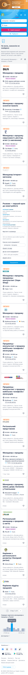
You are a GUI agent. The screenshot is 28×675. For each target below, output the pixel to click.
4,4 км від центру (14, 111)
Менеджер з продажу (13, 73)
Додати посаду (7, 248)
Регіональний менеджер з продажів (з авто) (13, 521)
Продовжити (14, 262)
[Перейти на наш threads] (7, 649)
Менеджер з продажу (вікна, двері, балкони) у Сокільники (13, 486)
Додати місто (7, 258)
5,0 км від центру (14, 83)
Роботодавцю (21, 11)
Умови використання (7, 662)
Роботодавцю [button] (7, 667)
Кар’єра (3, 660)
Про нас (17, 658)
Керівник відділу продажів (11, 586)
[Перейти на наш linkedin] (15, 649)
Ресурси (3, 658)
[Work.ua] (2, 15)
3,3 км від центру (16, 463)
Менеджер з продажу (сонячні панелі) (13, 104)
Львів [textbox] (5, 25)
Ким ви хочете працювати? (11, 242)
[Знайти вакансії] (17, 15)
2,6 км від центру (10, 323)
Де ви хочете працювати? (10, 251)
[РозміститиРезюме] (21, 15)
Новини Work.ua (12, 660)
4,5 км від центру (10, 185)
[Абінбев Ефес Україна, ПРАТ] (8, 377)
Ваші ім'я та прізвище (9, 231)
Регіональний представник (9, 427)
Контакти (11, 658)
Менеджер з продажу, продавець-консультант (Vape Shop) (13, 279)
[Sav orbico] (19, 377)
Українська (4, 645)
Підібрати (15, 34)
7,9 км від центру (10, 593)
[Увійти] (25, 15)
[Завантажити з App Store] (6, 653)
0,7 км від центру (10, 150)
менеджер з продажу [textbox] (8, 21)
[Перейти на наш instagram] (11, 649)
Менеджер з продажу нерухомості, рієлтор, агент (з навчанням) (13, 137)
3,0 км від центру (10, 402)
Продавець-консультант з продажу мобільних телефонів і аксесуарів (14, 347)
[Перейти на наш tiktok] (19, 649)
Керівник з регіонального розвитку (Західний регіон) (12, 556)
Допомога (22, 660)
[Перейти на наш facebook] (2, 649)
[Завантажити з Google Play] (18, 653)
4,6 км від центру (10, 359)
